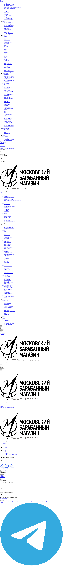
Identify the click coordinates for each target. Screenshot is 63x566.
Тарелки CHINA (6, 14)
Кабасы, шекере (6, 46)
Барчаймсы (5, 36)
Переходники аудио (7, 133)
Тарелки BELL (6, 11)
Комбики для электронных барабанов (9, 8)
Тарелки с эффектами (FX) (8, 18)
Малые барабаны (4, 20)
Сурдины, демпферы (7, 96)
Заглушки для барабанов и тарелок (9, 34)
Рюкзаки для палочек (7, 90)
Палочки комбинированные (8, 69)
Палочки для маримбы (7, 67)
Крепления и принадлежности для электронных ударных (12, 7)
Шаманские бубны (6, 58)
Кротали (5, 111)
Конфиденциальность (3, 498)
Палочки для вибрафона (7, 65)
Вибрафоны (7, 66)
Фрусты (5, 57)
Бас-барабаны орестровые (7, 107)
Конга (5, 50)
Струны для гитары (5, 136)
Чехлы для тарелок (6, 88)
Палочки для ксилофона (7, 63)
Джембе (5, 45)
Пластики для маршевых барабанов (9, 25)
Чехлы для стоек (6, 93)
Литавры (5, 112)
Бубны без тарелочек (7, 40)
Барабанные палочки (7, 62)
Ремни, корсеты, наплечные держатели (9, 124)
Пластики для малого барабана (8, 22)
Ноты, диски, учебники (5, 137)
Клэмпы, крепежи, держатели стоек (9, 80)
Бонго (5, 38)
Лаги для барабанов (7, 103)
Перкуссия (3, 35)
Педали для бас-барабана (6, 83)
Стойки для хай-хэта (7, 78)
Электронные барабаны (5, 3)
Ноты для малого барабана (8, 140)
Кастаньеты (5, 47)
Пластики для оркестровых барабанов (9, 27)
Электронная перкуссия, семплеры (9, 5)
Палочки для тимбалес (7, 70)
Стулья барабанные (6, 81)
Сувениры (3, 135)
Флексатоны (5, 56)
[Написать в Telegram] (31, 565)
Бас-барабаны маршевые (7, 121)
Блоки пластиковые (7, 37)
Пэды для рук (6, 31)
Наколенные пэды (6, 32)
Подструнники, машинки (7, 100)
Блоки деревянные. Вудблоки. (8, 42)
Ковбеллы (5, 49)
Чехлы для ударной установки (8, 91)
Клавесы (5, 48)
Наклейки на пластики (7, 28)
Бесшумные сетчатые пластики (8, 26)
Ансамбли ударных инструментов (9, 139)
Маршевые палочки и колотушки (9, 71)
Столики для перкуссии (7, 82)
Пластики (3, 21)
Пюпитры (3, 134)
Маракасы (5, 51)
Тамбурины (5, 53)
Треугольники (6, 55)
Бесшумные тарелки (7, 10)
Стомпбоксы (6, 52)
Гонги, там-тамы (6, 43)
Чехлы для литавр (6, 95)
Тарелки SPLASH (6, 17)
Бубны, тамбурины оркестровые (8, 108)
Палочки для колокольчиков (8, 64)
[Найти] (1, 331)
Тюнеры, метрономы (7, 131)
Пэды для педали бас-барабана (8, 33)
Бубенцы (5, 39)
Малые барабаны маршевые (8, 120)
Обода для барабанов (7, 102)
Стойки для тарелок (7, 75)
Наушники (5, 9)
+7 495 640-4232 (2, 146)
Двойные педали (6, 84)
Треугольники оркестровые (8, 114)
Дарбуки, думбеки (6, 44)
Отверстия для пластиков (7, 29)
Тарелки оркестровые (7, 113)
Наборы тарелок (6, 12)
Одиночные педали (6, 85)
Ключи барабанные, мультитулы (8, 98)
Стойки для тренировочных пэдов (9, 77)
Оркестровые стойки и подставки (9, 76)
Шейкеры (5, 59)
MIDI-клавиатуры (6, 129)
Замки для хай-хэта (6, 74)
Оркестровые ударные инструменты (7, 106)
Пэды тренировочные (5, 30)
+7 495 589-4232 (2, 147)
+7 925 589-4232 (7, 148)
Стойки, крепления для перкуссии (9, 79)
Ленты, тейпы (6, 105)
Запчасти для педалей (7, 97)
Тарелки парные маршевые (8, 122)
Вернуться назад (2, 470)
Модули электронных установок (8, 6)
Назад (5, 451)
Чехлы (3, 86)
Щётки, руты (6, 68)
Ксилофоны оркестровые (7, 119)
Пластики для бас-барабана (8, 24)
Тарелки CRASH (6, 13)
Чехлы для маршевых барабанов (8, 94)
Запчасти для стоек (6, 101)
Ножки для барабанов (7, 104)
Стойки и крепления (5, 73)
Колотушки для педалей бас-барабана (9, 72)
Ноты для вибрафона (7, 138)
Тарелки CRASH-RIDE (7, 15)
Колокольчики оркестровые (8, 110)
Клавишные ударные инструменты (7, 116)
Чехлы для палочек (6, 89)
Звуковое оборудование (5, 128)
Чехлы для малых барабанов (8, 87)
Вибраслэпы (5, 41)
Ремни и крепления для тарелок (8, 19)
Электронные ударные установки (9, 4)
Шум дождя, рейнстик (7, 60)
